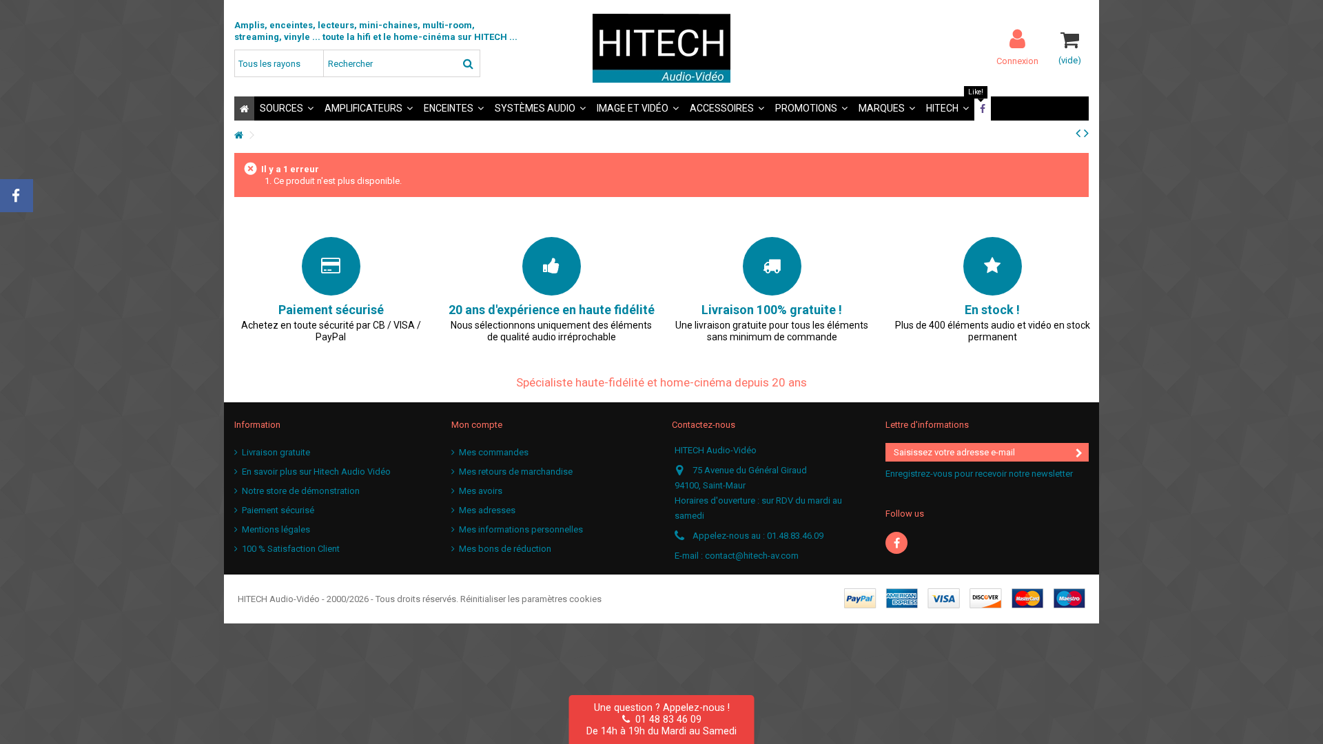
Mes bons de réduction (505, 549)
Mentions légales (276, 529)
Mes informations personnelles (521, 529)
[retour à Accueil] (238, 135)
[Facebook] (896, 543)
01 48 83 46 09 (665, 719)
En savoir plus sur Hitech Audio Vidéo (316, 471)
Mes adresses (487, 510)
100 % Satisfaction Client (291, 549)
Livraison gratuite (276, 452)
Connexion (1017, 60)
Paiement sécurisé (278, 510)
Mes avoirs (480, 491)
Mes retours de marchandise (516, 471)
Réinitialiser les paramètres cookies (531, 599)
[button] (286, 108)
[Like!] (982, 108)
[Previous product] (1078, 133)
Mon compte (476, 425)
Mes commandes (494, 452)
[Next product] (1086, 133)
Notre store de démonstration (301, 491)
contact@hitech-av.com (752, 555)
